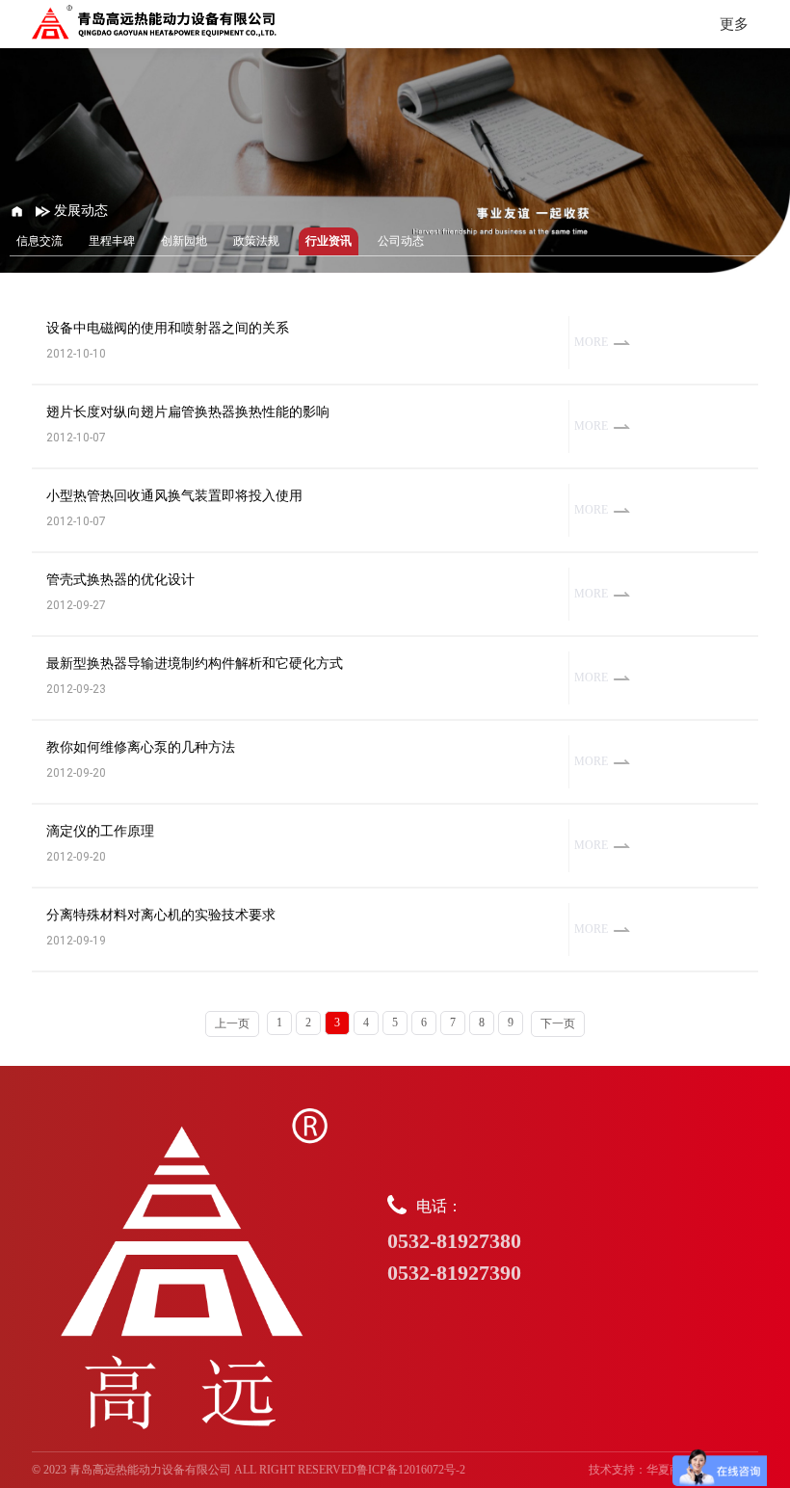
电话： (454, 1241)
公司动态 (401, 241)
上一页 (232, 1023)
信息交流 (39, 241)
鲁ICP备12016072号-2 (410, 1469)
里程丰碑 (112, 241)
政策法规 (256, 241)
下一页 (557, 1023)
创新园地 (184, 241)
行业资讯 (328, 241)
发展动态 (79, 210)
